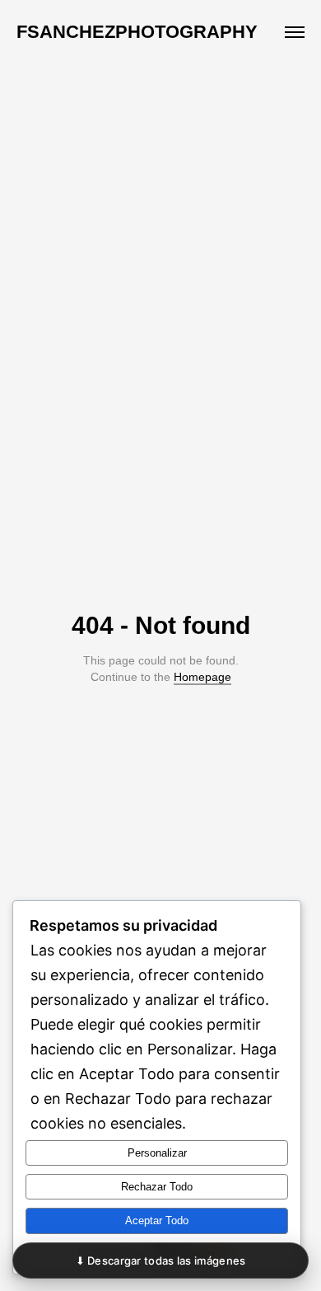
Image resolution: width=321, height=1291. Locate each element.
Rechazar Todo (157, 1187)
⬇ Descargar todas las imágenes (161, 1260)
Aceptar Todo (156, 1220)
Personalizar (157, 1153)
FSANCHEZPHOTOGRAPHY (137, 31)
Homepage (202, 676)
